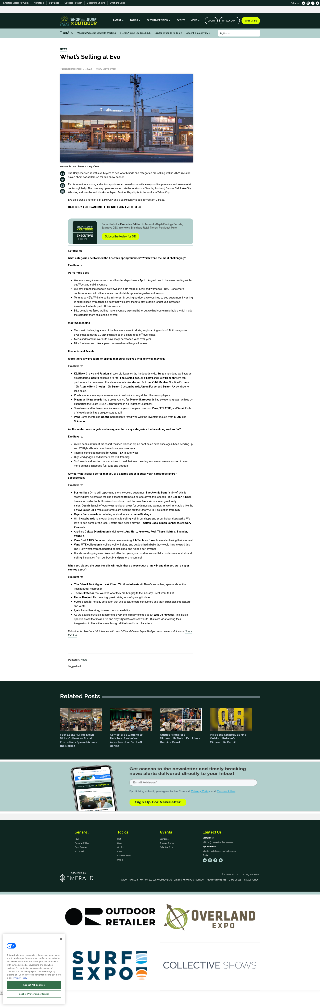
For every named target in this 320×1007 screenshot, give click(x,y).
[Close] (61, 938)
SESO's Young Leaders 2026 (135, 33)
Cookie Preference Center (34, 994)
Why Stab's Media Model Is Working (96, 33)
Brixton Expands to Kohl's (168, 33)
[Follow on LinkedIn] (303, 3)
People (120, 860)
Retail (119, 851)
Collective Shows (96, 3)
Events (181, 20)
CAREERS (134, 880)
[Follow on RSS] (317, 3)
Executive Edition (157, 20)
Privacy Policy (20, 978)
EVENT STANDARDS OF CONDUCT (189, 880)
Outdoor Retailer (73, 3)
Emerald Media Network (15, 3)
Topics (134, 20)
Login (211, 20)
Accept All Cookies (34, 985)
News (63, 49)
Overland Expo (117, 3)
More (194, 20)
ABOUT (124, 880)
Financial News (124, 856)
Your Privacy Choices (216, 880)
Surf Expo (54, 3)
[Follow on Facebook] (312, 3)
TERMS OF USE (234, 880)
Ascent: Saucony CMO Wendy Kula (204, 33)
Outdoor (120, 847)
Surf (119, 839)
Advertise (39, 3)
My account (229, 20)
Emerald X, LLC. (236, 874)
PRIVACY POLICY (250, 880)
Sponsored (79, 851)
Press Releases (81, 847)
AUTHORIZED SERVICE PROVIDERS (156, 880)
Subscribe (250, 20)
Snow (119, 843)
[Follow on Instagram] (308, 3)
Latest (117, 20)
